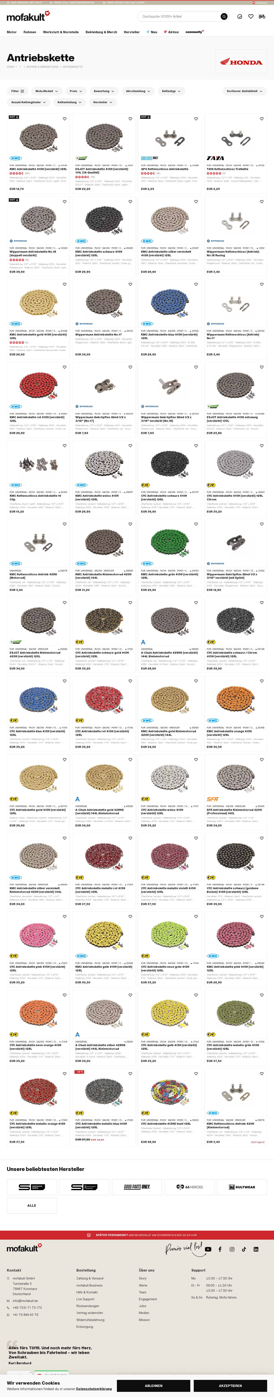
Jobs (142, 1306)
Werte (143, 1285)
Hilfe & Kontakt (87, 1292)
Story (143, 1278)
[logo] (28, 15)
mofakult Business (89, 1285)
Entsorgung (84, 1327)
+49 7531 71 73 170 (27, 1308)
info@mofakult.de (25, 1301)
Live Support (85, 1299)
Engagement (148, 1299)
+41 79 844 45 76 (25, 1315)
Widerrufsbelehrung (90, 1320)
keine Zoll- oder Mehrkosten (74, 2)
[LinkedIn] (256, 1249)
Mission (144, 1320)
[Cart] (262, 16)
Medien (144, 1313)
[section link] (195, 33)
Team (142, 1292)
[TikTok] (244, 1249)
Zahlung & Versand (89, 1278)
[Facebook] (220, 1249)
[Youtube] (208, 1249)
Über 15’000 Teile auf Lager (125, 2)
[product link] (38, 154)
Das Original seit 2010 (26, 2)
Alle (31, 1205)
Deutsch (262, 2)
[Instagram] (232, 1249)
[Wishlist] (251, 16)
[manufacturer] (32, 1187)
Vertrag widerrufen (89, 1313)
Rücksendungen (87, 1306)
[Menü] (30, 1373)
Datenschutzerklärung (94, 1389)
